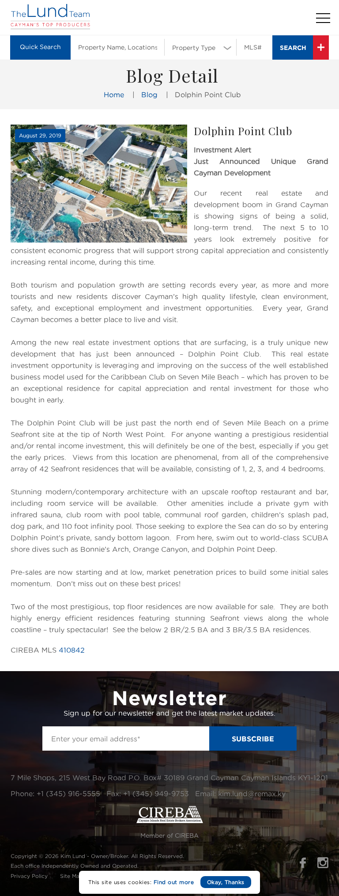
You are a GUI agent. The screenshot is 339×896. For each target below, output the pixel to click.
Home (114, 95)
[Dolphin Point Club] (99, 184)
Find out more (174, 882)
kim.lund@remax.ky (252, 793)
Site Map (71, 876)
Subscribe (253, 739)
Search (293, 47)
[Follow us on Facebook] (303, 865)
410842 (72, 650)
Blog (149, 95)
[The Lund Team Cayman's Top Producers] (50, 26)
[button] (200, 46)
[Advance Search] (321, 47)
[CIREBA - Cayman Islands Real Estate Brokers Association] (169, 820)
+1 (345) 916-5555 (68, 793)
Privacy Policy (29, 876)
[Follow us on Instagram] (322, 865)
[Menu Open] (323, 18)
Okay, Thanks (226, 882)
